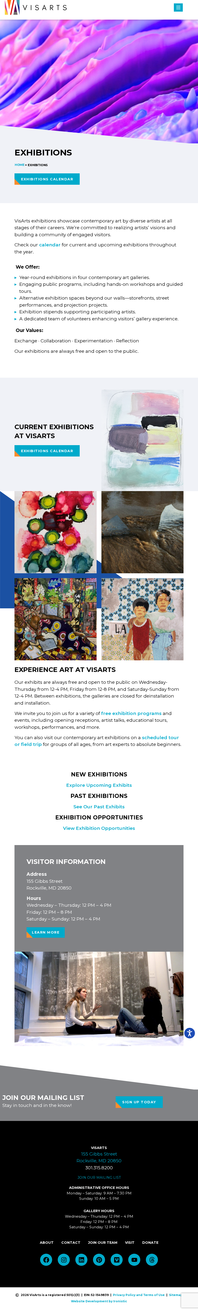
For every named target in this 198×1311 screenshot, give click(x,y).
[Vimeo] (117, 1260)
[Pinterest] (99, 1260)
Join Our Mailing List (99, 1177)
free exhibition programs (131, 713)
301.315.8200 (99, 1168)
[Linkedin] (81, 1260)
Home (19, 165)
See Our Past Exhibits (99, 807)
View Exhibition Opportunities (99, 828)
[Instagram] (64, 1260)
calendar (50, 245)
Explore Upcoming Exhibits (99, 785)
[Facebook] (46, 1260)
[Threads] (152, 1260)
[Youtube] (134, 1260)
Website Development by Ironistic (99, 1301)
